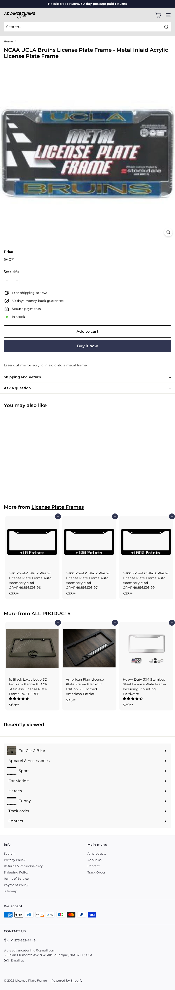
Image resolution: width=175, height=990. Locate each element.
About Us (95, 860)
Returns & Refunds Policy (23, 866)
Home (8, 41)
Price (8, 251)
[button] (19, 699)
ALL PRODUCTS (50, 613)
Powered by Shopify (66, 980)
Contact (94, 866)
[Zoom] (168, 232)
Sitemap (10, 891)
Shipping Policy (16, 872)
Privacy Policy (14, 860)
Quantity (12, 271)
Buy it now (87, 346)
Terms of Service (16, 878)
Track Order (97, 872)
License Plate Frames (57, 507)
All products (97, 853)
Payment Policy (16, 885)
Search (9, 853)
